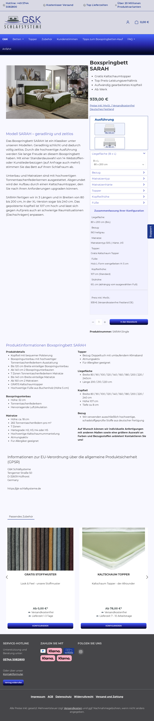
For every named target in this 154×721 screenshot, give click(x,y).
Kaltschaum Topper (114, 574)
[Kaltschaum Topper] (113, 549)
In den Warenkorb (128, 322)
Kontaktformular (13, 674)
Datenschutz (63, 696)
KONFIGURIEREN (40, 626)
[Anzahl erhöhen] (105, 322)
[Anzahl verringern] (93, 322)
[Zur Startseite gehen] (22, 22)
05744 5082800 (14, 659)
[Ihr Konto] (127, 22)
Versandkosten (73, 708)
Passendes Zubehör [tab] (21, 516)
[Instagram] (81, 652)
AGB (50, 696)
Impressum (38, 696)
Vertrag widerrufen (13, 682)
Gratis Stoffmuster (40, 574)
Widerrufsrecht (83, 696)
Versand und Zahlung (109, 696)
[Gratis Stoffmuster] (40, 549)
